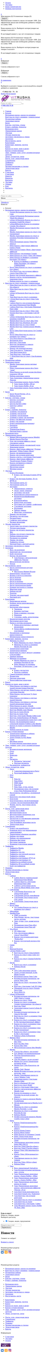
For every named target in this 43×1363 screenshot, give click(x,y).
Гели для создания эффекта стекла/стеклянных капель (23, 442)
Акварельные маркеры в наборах (22, 733)
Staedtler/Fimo (15, 913)
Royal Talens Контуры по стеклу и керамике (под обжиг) (22, 335)
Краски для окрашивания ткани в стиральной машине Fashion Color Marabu (25, 723)
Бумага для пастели (21, 670)
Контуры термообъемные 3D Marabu (23, 718)
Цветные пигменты (21, 763)
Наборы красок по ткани (19, 729)
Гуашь (12, 739)
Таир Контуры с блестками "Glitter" (27, 1204)
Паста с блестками (17, 816)
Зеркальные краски (17, 447)
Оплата (8, 3)
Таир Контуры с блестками (20, 354)
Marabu (12, 1049)
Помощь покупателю (13, 9)
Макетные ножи (16, 589)
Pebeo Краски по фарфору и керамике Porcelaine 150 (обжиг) (24, 258)
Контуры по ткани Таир (19, 714)
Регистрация (11, 94)
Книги (7, 147)
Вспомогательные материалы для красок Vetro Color (26, 979)
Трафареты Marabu (17, 848)
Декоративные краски (13, 131)
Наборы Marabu (20, 1115)
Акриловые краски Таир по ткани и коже (25, 708)
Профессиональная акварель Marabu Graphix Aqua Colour (27, 1118)
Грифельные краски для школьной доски (25, 445)
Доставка (8, 5)
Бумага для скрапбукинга (19, 828)
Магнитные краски (17, 467)
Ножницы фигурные (17, 840)
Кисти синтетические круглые (21, 568)
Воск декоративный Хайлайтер (26, 1168)
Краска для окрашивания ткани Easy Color (26, 720)
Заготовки (13, 487)
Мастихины (14, 570)
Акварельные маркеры (18, 650)
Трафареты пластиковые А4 (20, 860)
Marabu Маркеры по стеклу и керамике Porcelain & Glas (25, 661)
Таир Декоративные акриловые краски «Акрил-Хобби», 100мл (26, 1175)
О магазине (9, 172)
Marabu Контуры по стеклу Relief (22, 325)
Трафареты (9, 162)
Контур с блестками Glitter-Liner (26, 1087)
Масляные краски (16, 741)
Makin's (12, 903)
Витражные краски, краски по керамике (20, 115)
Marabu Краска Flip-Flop (19, 439)
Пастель (13, 668)
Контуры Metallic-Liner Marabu (21, 710)
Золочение (9, 139)
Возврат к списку (7, 1242)
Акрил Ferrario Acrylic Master (20, 737)
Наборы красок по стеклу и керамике (24, 281)
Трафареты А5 (15, 850)
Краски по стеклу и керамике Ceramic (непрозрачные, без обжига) (27, 1003)
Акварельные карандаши (19, 649)
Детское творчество (12, 135)
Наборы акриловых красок (20, 376)
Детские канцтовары (17, 528)
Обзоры (8, 184)
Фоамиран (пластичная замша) (21, 844)
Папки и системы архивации (21, 623)
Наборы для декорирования (20, 838)
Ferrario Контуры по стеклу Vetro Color (24, 311)
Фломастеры (14, 676)
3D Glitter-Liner (19, 931)
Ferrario (12, 968)
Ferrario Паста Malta (17, 810)
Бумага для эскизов (17, 421)
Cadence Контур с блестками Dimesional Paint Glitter (25, 883)
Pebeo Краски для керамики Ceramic (23, 253)
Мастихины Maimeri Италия (24, 571)
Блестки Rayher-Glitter (18, 404)
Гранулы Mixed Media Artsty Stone (26, 888)
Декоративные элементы (23, 489)
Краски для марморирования (20, 453)
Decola (12, 963)
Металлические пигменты (19, 562)
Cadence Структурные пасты (25, 886)
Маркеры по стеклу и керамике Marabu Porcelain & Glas (26, 646)
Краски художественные (14, 151)
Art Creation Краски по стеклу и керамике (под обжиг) (26, 908)
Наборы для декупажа (18, 514)
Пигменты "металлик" (22, 761)
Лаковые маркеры (16, 656)
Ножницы (18, 615)
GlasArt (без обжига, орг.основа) (26, 1051)
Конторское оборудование (19, 607)
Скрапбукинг (10, 160)
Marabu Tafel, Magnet (22, 1069)
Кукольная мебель (21, 500)
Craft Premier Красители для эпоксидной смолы (24, 892)
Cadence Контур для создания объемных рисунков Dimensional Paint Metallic (25, 304)
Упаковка (8, 164)
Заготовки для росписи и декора (17, 137)
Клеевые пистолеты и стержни (21, 587)
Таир (11, 1166)
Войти (3, 94)
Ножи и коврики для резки (24, 613)
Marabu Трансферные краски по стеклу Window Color (26, 1076)
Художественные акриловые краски (23, 743)
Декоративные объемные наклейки (23, 834)
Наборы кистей (15, 591)
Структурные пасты (17, 820)
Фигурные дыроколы (18, 842)
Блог (7, 186)
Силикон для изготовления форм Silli (24, 803)
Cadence (13, 876)
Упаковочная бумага (17, 429)
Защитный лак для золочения (21, 552)
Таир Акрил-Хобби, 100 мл (24, 384)
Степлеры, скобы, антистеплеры (26, 617)
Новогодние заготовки (22, 502)
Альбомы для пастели (18, 413)
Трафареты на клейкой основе (21, 862)
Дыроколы (18, 609)
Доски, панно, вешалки (23, 490)
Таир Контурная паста (18, 352)
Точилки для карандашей (19, 595)
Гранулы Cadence (16, 406)
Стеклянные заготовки (22, 506)
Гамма (12, 945)
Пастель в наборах (21, 672)
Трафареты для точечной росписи (22, 854)
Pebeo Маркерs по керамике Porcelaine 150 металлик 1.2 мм (25, 665)
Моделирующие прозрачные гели (22, 814)
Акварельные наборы (18, 735)
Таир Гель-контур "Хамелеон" (21, 350)
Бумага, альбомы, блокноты (15, 127)
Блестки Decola (15, 402)
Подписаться (6, 1227)
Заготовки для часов (21, 492)
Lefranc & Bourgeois (17, 994)
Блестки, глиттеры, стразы (15, 125)
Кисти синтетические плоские (21, 583)
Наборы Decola (19, 967)
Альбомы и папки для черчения (22, 417)
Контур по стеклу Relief (23, 1085)
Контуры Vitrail (20, 1006)
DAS (11, 775)
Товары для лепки (16, 540)
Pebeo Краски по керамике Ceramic (27, 1134)
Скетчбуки (14, 427)
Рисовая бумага (15, 518)
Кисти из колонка (16, 581)
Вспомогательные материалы (21, 749)
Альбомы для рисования (19, 415)
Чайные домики (20, 510)
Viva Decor (14, 929)
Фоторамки (18, 508)
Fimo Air (17, 779)
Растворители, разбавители (20, 765)
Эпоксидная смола (12, 168)
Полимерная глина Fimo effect (25, 925)
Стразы (12, 408)
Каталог (8, 113)
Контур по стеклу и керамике (25, 965)
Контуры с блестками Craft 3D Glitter (28, 986)
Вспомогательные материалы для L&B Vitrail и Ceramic (26, 997)
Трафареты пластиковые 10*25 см (22, 858)
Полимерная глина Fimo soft (24, 927)
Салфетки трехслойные (18, 520)
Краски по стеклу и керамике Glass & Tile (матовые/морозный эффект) (27, 1021)
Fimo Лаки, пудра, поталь (23, 787)
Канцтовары (10, 143)
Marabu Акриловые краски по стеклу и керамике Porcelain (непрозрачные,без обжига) (24, 238)
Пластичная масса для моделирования (24, 801)
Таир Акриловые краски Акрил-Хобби (24, 382)
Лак (11, 757)
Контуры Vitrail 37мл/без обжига (26, 1148)
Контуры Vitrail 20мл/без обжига (26, 1146)
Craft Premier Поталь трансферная (26, 895)
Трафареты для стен (17, 852)
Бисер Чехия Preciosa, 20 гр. (20, 394)
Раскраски (13, 425)
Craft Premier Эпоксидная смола (26, 901)
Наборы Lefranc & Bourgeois (24, 1036)
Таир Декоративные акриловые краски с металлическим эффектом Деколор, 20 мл (27, 1188)
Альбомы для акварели (18, 411)
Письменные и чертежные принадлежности (20, 634)
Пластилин (14, 799)
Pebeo (12, 1121)
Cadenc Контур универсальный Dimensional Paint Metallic (26, 879)
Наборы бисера (15, 396)
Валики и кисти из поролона (20, 575)
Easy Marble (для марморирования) (27, 1053)
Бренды (8, 170)
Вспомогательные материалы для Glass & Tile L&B (26, 1013)
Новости (8, 176)
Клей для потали (16, 554)
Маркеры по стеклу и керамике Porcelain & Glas (26, 1112)
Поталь (12, 564)
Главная (8, 111)
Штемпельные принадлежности (22, 637)
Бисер (7, 123)
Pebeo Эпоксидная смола (23, 1136)
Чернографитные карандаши (20, 680)
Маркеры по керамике (18, 658)
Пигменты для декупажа (19, 516)
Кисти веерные (15, 579)
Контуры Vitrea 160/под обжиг (25, 1162)
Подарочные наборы (13, 119)
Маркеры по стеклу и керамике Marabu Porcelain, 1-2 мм (26, 1108)
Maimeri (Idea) (15, 1038)
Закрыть (4, 18)
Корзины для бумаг (21, 611)
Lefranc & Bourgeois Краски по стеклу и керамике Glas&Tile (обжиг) (25, 221)
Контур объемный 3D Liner (24, 1083)
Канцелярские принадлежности (26, 494)
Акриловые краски (12, 121)
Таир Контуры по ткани (23, 1202)
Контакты (9, 180)
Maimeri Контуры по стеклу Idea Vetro (24, 321)
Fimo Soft (17, 785)
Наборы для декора (17, 836)
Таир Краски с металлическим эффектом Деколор (25, 559)
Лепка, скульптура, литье (14, 156)
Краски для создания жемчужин (22, 455)
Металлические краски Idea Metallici (27, 1048)
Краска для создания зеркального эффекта (25, 275)
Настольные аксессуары (19, 621)
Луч (11, 947)
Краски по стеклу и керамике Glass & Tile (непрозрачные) (27, 1025)
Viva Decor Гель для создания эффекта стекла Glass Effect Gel (24, 272)
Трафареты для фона (17, 856)
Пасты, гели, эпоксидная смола (17, 158)
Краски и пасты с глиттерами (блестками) (25, 457)
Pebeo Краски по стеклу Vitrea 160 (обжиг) (26, 255)
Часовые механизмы (17, 522)
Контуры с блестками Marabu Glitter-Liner (25, 716)
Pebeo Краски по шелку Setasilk (21, 706)
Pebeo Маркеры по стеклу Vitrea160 (27, 643)
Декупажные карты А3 (18, 483)
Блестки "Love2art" (17, 400)
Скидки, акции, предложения (19, 1221)
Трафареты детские (17, 542)
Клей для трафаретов (17, 866)
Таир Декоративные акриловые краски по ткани (26, 1183)
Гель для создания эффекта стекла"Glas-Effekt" (24, 934)
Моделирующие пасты (18, 812)
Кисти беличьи (15, 577)
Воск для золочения (17, 550)
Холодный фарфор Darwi (23, 773)
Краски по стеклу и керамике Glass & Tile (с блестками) (27, 1033)
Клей (12, 753)
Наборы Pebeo (19, 1164)
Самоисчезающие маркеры (20, 674)
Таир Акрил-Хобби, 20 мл (24, 386)
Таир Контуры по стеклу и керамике (23, 297)
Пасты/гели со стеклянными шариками (24, 818)
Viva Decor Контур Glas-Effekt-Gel (22, 338)
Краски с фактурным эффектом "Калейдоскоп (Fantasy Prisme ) (21, 460)
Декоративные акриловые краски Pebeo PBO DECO (26, 1143)
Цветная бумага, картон (19, 431)
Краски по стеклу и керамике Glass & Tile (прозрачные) (27, 1029)
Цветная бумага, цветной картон (22, 544)
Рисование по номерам (18, 538)
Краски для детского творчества (22, 530)
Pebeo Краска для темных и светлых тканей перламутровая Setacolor (23, 687)
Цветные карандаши (17, 678)
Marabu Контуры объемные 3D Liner (23, 323)
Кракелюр (13, 755)
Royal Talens (14, 905)
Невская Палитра (16, 949)
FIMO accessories (20, 915)
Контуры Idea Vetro (21, 1044)
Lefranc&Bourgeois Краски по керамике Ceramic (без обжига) (24, 225)
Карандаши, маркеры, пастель (16, 145)
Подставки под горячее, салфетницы (28, 504)
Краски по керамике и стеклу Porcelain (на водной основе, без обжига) (26, 1095)
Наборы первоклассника (19, 536)
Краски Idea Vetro (20, 1046)
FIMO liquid (18, 783)
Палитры (13, 593)
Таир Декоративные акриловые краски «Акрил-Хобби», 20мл (26, 1179)
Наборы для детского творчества (22, 534)
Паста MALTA (19, 992)
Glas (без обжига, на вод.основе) (26, 1059)
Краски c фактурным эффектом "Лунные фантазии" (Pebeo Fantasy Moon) (25, 450)
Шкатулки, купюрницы (23, 512)
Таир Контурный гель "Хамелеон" (27, 1194)
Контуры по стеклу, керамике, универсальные (22, 117)
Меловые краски (16, 469)
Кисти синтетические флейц (20, 585)
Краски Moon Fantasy (22, 1132)
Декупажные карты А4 (18, 485)
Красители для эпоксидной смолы (23, 797)
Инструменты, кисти (13, 141)
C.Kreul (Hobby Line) (17, 951)
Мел (11, 532)
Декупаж (8, 133)
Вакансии (9, 178)
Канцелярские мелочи (18, 601)
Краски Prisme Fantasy (22, 1130)
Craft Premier (14, 889)
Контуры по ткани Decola (19, 712)
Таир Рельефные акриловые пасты (23, 822)
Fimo (11, 777)
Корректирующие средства (20, 619)
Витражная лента (11, 129)
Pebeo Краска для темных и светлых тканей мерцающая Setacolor (23, 703)
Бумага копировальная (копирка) (22, 423)
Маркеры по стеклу (17, 641)
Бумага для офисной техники (21, 419)
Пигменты (14, 759)
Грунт (12, 751)
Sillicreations (14, 911)
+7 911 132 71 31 (7, 105)
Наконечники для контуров (20, 573)
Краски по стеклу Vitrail (23, 1000)
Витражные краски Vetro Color (25, 976)
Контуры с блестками (18, 342)
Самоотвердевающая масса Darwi (26, 771)
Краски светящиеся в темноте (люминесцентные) (21, 464)
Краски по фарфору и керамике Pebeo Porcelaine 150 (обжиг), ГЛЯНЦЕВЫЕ (26, 263)
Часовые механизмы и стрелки (16, 166)
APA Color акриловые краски (25, 970)
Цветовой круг (15, 597)
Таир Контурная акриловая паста (26, 1192)
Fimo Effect (18, 781)
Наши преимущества (13, 7)
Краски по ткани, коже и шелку (17, 149)
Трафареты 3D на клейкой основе (22, 864)
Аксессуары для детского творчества (23, 526)
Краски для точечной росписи (21, 348)
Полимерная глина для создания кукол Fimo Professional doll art (26, 790)
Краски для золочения (18, 556)
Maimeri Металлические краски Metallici (25, 437)
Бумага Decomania (16, 473)
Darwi (12, 769)
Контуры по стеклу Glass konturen (26, 953)
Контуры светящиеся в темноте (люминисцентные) (21, 345)
